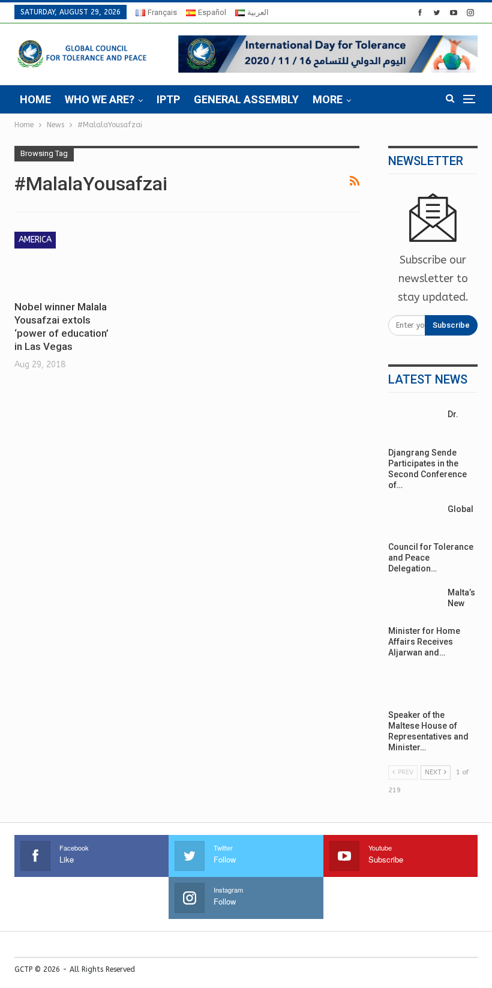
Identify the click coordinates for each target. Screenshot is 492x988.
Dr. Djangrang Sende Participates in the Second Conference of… (427, 449)
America (35, 240)
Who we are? (99, 99)
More (328, 99)
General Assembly (246, 99)
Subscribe (451, 325)
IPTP (168, 99)
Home (35, 99)
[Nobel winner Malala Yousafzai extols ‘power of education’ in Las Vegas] (66, 262)
